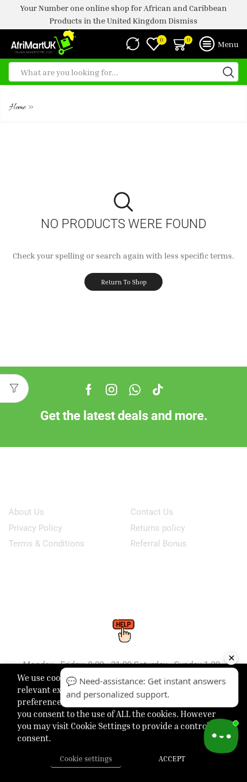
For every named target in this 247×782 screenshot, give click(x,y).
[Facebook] (88, 389)
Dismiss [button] (183, 20)
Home (17, 107)
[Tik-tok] (158, 389)
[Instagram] (111, 389)
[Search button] (228, 72)
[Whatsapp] (135, 389)
